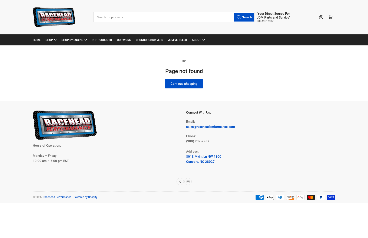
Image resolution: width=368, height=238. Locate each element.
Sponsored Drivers (149, 40)
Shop (49, 40)
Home (36, 40)
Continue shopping (184, 84)
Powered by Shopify (85, 197)
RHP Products (102, 40)
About (196, 40)
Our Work (124, 40)
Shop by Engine (72, 40)
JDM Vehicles (177, 40)
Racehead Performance (57, 197)
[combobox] (173, 17)
